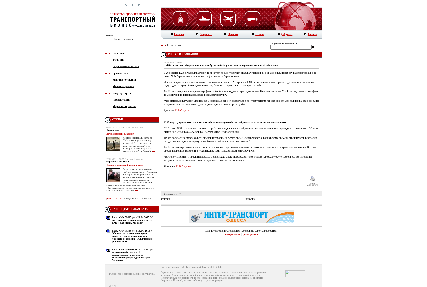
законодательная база (130, 209)
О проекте (206, 34)
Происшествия (121, 99)
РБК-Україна (182, 110)
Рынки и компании (124, 79)
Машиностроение (123, 86)
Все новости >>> (173, 193)
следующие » (131, 198)
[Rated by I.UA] (295, 276)
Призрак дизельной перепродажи (124, 165)
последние (145, 198)
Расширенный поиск (123, 39)
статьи (117, 119)
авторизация (233, 234)
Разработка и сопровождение (125, 273)
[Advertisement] (233, 181)
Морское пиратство (124, 106)
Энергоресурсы (122, 93)
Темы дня (118, 59)
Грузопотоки (120, 73)
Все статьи (119, 53)
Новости (233, 34)
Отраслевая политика (126, 66)
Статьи (259, 34)
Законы (312, 34)
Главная (179, 34)
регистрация (250, 234)
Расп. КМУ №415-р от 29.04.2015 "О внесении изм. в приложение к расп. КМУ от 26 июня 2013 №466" (132, 220)
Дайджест (286, 34)
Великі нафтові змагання (120, 133)
